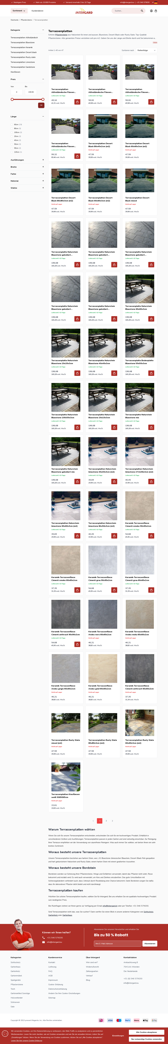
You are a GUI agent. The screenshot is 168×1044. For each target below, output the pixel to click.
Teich (13, 989)
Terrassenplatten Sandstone (23, 67)
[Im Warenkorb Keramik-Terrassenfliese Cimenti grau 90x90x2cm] (114, 590)
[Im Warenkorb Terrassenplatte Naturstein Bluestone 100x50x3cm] (77, 427)
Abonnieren (149, 943)
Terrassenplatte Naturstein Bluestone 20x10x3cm (101, 416)
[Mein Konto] (151, 10)
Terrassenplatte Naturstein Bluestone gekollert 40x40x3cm (101, 253)
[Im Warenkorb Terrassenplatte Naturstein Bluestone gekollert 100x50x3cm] (114, 319)
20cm (24, 136)
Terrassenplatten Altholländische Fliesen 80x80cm (136, 91)
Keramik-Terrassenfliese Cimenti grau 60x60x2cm (137, 579)
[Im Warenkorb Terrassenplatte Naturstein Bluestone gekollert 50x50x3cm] (151, 264)
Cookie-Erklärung (55, 984)
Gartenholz (53, 915)
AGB (50, 975)
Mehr (155, 42)
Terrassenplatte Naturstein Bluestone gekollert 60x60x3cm (64, 308)
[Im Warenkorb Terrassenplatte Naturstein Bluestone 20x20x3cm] (77, 373)
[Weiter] (112, 821)
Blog (88, 980)
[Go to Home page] (84, 11)
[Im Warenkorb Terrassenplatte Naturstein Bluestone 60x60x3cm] (151, 319)
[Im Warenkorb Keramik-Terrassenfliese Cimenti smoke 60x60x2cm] (77, 590)
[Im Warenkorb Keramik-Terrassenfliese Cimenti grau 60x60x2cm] (151, 590)
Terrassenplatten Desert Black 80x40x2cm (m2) (100, 145)
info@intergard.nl (110, 906)
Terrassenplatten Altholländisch (24, 37)
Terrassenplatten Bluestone (23, 42)
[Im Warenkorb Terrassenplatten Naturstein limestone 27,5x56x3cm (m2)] (151, 481)
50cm (24, 144)
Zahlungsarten (92, 971)
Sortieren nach (128, 50)
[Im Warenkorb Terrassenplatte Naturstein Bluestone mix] (151, 427)
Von (12, 86)
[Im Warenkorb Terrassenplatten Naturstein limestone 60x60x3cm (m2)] (77, 536)
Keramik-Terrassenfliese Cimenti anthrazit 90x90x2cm (65, 633)
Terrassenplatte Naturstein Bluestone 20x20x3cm (64, 362)
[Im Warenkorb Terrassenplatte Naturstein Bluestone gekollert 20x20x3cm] (77, 264)
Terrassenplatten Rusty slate (23, 57)
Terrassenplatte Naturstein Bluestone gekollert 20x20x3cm (64, 253)
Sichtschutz (148, 911)
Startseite (14, 20)
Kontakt (51, 962)
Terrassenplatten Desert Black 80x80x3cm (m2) (63, 199)
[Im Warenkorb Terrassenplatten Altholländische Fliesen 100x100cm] (114, 102)
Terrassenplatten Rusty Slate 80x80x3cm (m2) (102, 741)
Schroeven (15, 1002)
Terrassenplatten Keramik (22, 47)
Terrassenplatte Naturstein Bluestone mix (138, 416)
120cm (25, 152)
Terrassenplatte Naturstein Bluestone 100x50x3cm (64, 416)
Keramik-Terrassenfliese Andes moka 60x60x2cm (137, 633)
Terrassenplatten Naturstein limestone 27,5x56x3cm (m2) (139, 470)
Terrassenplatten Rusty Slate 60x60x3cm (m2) (139, 741)
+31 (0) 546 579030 (133, 978)
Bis (26, 86)
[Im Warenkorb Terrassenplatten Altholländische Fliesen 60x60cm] (77, 102)
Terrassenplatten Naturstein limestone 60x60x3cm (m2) (65, 524)
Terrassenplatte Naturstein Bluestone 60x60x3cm (138, 307)
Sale (13, 1006)
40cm (24, 140)
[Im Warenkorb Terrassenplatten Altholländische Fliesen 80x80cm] (151, 102)
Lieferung (52, 966)
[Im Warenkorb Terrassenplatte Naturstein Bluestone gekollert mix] (77, 481)
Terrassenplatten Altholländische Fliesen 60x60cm (62, 91)
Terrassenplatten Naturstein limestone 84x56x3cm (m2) (102, 524)
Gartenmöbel (16, 975)
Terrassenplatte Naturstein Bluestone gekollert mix (64, 470)
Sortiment (18, 10)
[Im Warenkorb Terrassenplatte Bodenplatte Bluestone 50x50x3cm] (151, 373)
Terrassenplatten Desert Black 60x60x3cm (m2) (137, 145)
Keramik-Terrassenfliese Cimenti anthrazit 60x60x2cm (139, 687)
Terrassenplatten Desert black (24, 52)
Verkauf (89, 975)
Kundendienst (37, 10)
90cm (24, 148)
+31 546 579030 (143, 2)
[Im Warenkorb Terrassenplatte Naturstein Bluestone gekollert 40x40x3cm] (114, 264)
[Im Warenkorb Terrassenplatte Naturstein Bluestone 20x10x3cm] (114, 427)
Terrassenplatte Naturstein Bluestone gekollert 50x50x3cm (138, 253)
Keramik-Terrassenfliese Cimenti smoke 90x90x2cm (138, 524)
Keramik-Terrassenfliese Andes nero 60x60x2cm (100, 633)
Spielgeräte (16, 980)
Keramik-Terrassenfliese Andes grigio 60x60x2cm (63, 687)
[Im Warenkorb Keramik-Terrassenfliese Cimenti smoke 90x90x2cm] (151, 536)
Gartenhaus (67, 915)
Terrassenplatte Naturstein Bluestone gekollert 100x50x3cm (101, 308)
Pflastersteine (26, 20)
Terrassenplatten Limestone (23, 62)
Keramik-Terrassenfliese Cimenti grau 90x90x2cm (100, 579)
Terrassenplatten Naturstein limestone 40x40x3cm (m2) (102, 470)
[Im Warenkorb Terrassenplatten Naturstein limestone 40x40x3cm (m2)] (114, 481)
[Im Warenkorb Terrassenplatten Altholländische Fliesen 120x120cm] (77, 156)
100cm (25, 132)
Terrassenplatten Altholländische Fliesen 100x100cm (99, 91)
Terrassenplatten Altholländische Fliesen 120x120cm (62, 145)
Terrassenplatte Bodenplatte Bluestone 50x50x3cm (139, 362)
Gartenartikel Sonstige (20, 993)
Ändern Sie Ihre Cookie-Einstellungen (64, 993)
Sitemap (51, 997)
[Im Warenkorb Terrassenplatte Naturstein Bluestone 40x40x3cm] (114, 373)
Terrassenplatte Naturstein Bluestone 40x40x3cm (101, 362)
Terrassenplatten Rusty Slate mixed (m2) (65, 741)
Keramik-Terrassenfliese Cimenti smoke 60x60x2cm (64, 579)
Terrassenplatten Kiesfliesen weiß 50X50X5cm (65, 796)
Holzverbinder (17, 997)
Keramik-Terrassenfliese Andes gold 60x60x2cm (100, 687)
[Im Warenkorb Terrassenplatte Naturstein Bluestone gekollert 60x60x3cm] (77, 319)
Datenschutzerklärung (57, 989)
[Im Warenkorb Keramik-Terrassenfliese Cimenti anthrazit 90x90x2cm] (77, 644)
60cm (25, 124)
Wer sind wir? (92, 962)
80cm (24, 128)
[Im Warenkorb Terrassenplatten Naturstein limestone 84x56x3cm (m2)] (114, 536)
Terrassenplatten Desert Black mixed (137, 199)
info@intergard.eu (127, 2)
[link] (93, 821)
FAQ (50, 971)
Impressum (53, 980)
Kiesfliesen (15, 72)
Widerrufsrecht (92, 966)
